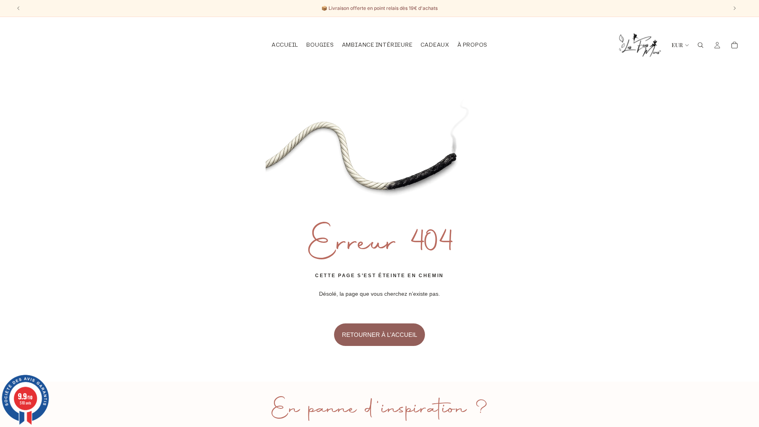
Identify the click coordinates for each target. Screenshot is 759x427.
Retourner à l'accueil (379, 334)
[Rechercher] (700, 45)
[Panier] (734, 45)
